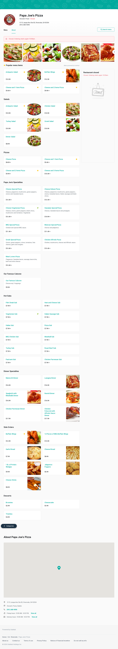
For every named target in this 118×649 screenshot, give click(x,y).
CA (9, 637)
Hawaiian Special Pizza (53, 208)
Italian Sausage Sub (52, 314)
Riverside (14, 637)
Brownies (9, 502)
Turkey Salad (10, 121)
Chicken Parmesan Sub (53, 359)
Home (4, 637)
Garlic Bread (10, 449)
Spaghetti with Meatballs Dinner (12, 394)
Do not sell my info (80, 641)
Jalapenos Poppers (48, 466)
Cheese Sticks (11, 480)
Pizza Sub (48, 325)
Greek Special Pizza (13, 240)
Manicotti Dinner (12, 378)
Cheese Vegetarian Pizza (15, 208)
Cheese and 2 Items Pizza (54, 87)
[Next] (114, 52)
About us (5, 641)
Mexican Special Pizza (53, 225)
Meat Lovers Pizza (13, 257)
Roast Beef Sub (50, 348)
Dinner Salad (10, 137)
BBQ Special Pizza (12, 225)
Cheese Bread (50, 449)
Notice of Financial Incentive (60, 641)
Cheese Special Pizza (14, 189)
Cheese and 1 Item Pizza (15, 87)
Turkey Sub (10, 348)
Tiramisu (9, 514)
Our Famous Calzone (13, 281)
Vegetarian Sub (11, 314)
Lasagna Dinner (50, 378)
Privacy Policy (42, 641)
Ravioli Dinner (50, 393)
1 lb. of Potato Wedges (11, 466)
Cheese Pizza (11, 159)
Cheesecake (49, 502)
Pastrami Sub (11, 359)
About (14, 30)
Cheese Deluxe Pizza (52, 189)
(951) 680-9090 (25, 25)
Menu (5, 30)
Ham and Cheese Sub (52, 303)
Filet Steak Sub (11, 303)
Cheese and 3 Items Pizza (54, 170)
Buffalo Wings (50, 72)
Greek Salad (49, 121)
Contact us (16, 641)
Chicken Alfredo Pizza (53, 240)
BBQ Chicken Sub (12, 337)
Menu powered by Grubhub (71, 65)
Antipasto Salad (12, 72)
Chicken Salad (50, 106)
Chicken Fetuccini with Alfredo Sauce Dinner (50, 412)
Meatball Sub (49, 337)
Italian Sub (10, 325)
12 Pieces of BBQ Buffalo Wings (56, 434)
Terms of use (28, 641)
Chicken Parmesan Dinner (15, 409)
